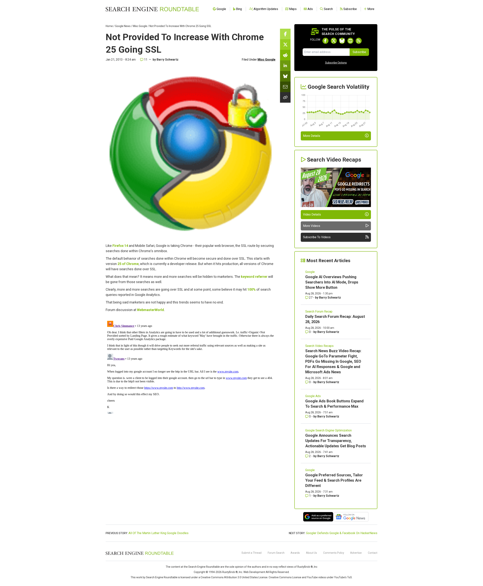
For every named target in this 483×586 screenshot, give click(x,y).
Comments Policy (333, 552)
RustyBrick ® (230, 572)
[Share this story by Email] (285, 87)
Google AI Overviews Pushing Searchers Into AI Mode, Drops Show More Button (331, 282)
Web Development (254, 572)
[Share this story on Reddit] (285, 55)
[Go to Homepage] (152, 9)
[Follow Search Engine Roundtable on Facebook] (325, 41)
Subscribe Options (336, 62)
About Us (311, 552)
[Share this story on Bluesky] (285, 76)
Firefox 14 (120, 246)
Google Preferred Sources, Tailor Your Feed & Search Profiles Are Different (334, 480)
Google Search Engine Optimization (328, 430)
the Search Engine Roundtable (202, 566)
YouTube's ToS (343, 577)
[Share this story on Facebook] (285, 34)
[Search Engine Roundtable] (140, 554)
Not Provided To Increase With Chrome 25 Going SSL (180, 26)
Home (109, 26)
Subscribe (359, 52)
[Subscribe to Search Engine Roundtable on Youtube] (350, 41)
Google (310, 272)
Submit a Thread (251, 552)
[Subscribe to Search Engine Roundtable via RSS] (359, 41)
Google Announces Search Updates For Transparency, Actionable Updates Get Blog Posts (335, 440)
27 (310, 297)
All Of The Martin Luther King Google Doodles (158, 533)
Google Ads (313, 396)
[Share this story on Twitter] (285, 44)
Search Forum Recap (318, 311)
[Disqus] (190, 366)
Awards (295, 552)
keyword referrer (254, 277)
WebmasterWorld (150, 310)
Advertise (356, 552)
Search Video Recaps (319, 346)
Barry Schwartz (167, 59)
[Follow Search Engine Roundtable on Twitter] (334, 41)
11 (145, 59)
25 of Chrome (128, 264)
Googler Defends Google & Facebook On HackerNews (341, 533)
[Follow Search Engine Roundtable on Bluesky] (342, 41)
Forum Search (276, 552)
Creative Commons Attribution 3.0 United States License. (234, 577)
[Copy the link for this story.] (285, 97)
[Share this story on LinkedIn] (285, 65)
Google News (123, 26)
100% (251, 289)
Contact (372, 552)
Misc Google (140, 26)
